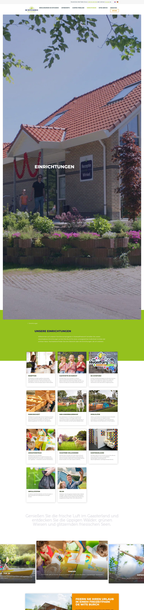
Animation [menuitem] (113, 7)
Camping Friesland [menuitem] (78, 7)
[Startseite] (26, 323)
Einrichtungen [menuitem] (91, 7)
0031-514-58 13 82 (92, 2)
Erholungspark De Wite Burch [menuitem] (49, 7)
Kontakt (107, 2)
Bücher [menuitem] (114, 10)
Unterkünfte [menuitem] (65, 7)
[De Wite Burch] (31, 9)
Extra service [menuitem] (103, 7)
